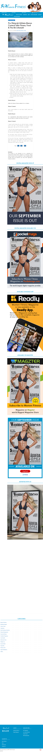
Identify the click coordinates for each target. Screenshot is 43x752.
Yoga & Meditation (4, 649)
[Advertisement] (25, 557)
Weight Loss (3, 641)
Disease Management (4, 632)
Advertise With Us (16, 730)
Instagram (8, 731)
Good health (3, 637)
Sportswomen (12, 20)
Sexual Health (3, 643)
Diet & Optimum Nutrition (5, 630)
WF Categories (25, 730)
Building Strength (4, 624)
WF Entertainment (26, 735)
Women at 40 (3, 647)
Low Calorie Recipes (26, 732)
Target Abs (2, 645)
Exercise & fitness (4, 634)
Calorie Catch (3, 626)
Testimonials (4, 744)
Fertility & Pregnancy (4, 635)
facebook (3, 731)
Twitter (4, 731)
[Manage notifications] (40, 750)
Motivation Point (3, 639)
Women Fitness (13, 6)
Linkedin (5, 731)
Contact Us (4, 746)
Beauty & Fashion (4, 622)
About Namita (4, 741)
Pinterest (7, 731)
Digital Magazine (16, 732)
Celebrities (2, 628)
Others (2, 651)
